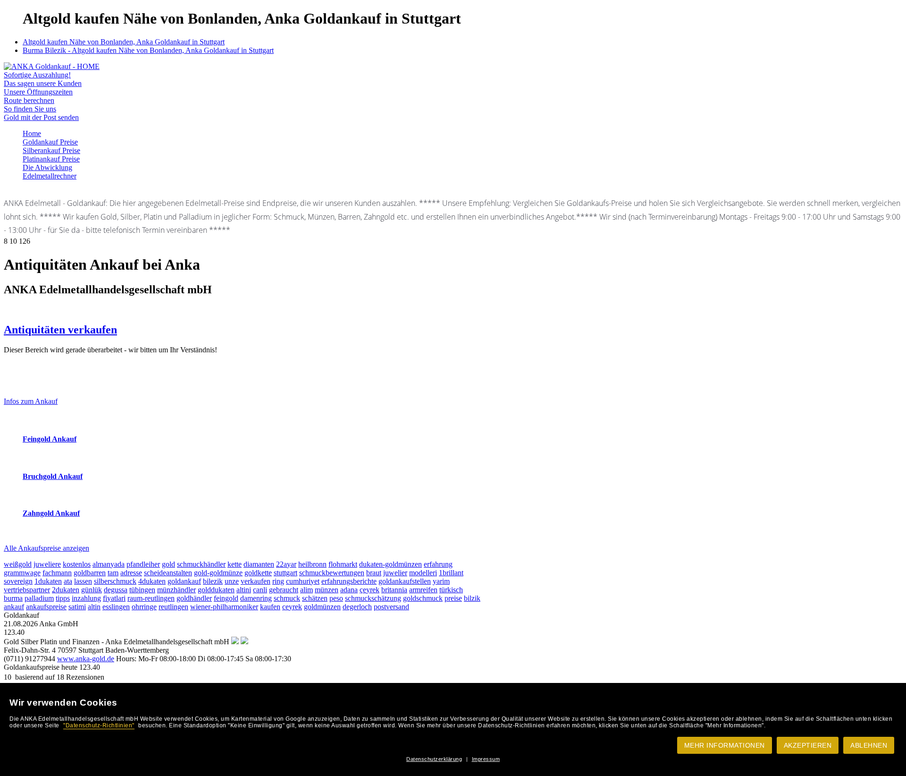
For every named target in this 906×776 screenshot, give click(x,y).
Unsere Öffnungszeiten (38, 92)
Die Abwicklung (47, 167)
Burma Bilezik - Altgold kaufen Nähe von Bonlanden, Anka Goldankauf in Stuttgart (148, 50)
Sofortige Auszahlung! (37, 75)
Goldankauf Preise (50, 142)
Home (32, 133)
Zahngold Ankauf (51, 513)
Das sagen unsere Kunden (43, 83)
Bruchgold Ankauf (53, 476)
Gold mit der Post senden (41, 117)
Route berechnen (29, 100)
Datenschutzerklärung (434, 759)
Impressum (486, 759)
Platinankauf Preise (51, 159)
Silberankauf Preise (51, 150)
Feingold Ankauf (49, 439)
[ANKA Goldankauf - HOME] (52, 66)
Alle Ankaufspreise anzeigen (46, 548)
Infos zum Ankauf (31, 401)
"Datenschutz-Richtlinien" (98, 725)
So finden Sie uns (30, 109)
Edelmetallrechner (49, 176)
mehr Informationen (724, 745)
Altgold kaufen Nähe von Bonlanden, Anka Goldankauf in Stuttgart (124, 42)
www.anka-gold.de (85, 659)
